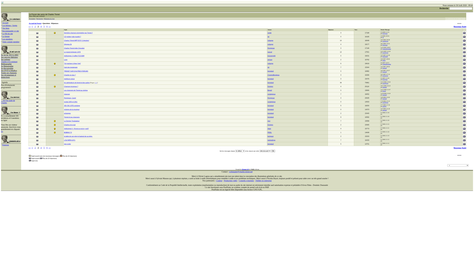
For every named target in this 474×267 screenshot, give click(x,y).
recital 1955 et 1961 (70, 102)
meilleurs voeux (69, 79)
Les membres (7, 39)
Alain (269, 129)
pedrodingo (271, 140)
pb (268, 37)
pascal (270, 52)
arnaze (270, 60)
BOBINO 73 (68, 132)
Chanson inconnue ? (71, 86)
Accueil (5, 23)
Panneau (5, 145)
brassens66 (272, 56)
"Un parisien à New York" (72, 63)
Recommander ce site (10, 31)
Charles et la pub (70, 125)
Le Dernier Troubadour (71, 121)
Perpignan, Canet (70, 98)
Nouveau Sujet (460, 27)
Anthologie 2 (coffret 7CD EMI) (74, 56)
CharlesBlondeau (387, 49)
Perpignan (385, 33)
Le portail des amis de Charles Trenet (455, 18)
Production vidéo (230, 181)
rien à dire (67, 144)
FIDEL (270, 132)
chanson (67, 94)
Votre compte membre (10, 42)
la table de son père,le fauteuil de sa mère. (78, 136)
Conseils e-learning (246, 181)
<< (30, 26)
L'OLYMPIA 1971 (69, 140)
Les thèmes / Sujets (9, 25)
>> (50, 26)
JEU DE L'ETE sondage (72, 106)
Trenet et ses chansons (72, 117)
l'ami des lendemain (71, 67)
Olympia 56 (68, 44)
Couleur (219, 181)
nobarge (270, 40)
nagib (269, 33)
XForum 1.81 (245, 169)
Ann (269, 121)
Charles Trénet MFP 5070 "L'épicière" (76, 40)
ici (2, 131)
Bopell (270, 90)
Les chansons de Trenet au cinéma (76, 90)
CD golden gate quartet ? (72, 37)
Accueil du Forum (35, 23)
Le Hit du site (7, 34)
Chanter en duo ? (70, 75)
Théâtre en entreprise (263, 181)
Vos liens (5, 28)
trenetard (385, 68)
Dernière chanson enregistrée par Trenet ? (78, 33)
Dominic (270, 86)
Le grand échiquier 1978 (72, 52)
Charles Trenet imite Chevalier (74, 48)
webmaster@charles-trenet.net (241, 172)
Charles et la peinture (9, 62)
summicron (385, 75)
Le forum (6, 36)
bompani (271, 136)
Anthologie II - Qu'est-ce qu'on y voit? (76, 129)
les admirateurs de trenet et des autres (77, 83)
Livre (65, 60)
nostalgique (385, 41)
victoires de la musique (71, 109)
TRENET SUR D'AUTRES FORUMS (76, 71)
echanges (67, 113)
